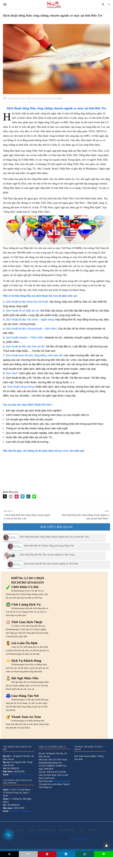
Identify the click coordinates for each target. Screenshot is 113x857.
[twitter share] (5, 496)
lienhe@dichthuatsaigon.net (21, 774)
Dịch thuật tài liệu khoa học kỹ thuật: (27, 301)
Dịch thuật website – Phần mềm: (25, 337)
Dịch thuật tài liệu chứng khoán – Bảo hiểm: (31, 328)
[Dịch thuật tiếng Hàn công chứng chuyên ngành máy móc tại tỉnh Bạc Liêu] (10, 538)
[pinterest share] (17, 496)
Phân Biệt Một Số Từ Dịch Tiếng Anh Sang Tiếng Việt (49, 545)
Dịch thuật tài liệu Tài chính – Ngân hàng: (30, 319)
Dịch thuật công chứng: (21, 386)
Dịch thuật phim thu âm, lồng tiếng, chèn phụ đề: (34, 355)
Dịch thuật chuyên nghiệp (85, 756)
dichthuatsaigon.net (62, 781)
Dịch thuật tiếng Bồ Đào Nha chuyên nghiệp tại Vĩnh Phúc (51, 563)
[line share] (34, 496)
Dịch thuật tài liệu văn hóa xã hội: (25, 346)
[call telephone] (109, 4)
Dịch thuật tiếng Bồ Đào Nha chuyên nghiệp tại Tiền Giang (47, 554)
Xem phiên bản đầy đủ (80, 838)
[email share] (11, 496)
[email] (28, 854)
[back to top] (106, 845)
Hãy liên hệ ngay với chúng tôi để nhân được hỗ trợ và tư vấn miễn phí (43, 450)
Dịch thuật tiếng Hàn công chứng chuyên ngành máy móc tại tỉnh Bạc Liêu (54, 537)
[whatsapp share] (28, 496)
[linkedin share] (22, 496)
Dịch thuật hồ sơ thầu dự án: (23, 310)
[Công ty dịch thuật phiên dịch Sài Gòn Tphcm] (53, 4)
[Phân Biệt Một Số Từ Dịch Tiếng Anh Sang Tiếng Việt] (14, 547)
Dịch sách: (12, 373)
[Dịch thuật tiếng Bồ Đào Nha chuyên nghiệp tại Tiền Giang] (10, 556)
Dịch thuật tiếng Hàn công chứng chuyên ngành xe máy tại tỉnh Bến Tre (56, 108)
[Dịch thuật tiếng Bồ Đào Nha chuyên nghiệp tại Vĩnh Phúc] (14, 565)
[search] (103, 4)
